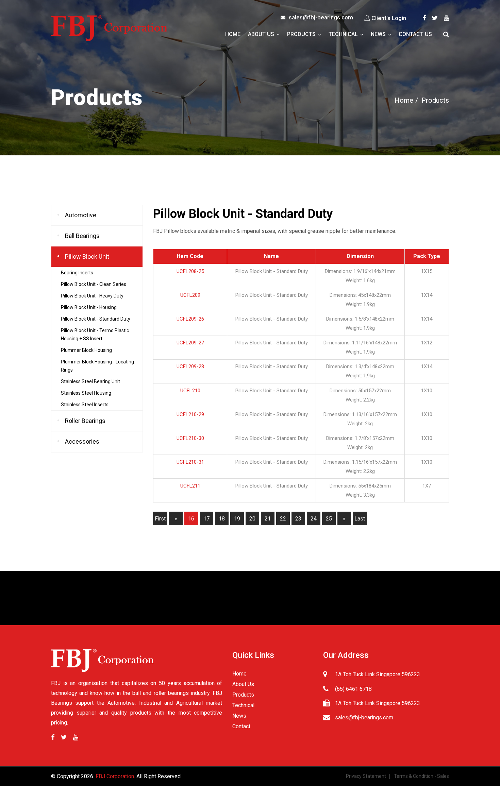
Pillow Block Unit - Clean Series (93, 284)
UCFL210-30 (190, 438)
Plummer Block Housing (86, 350)
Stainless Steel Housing (86, 393)
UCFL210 (190, 391)
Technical (343, 34)
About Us (261, 34)
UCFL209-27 (190, 343)
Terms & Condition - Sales (421, 776)
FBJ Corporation (115, 776)
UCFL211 (190, 486)
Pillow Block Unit (87, 256)
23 (298, 518)
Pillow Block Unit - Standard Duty (95, 319)
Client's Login (388, 18)
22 (283, 518)
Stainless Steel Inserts (85, 404)
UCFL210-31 (190, 462)
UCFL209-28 (190, 366)
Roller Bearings (85, 420)
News (378, 34)
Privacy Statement (366, 776)
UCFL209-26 (190, 319)
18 (222, 518)
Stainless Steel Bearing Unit (90, 381)
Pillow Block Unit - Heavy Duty (92, 295)
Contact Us (415, 34)
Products (301, 34)
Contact (241, 726)
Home (232, 34)
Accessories (82, 441)
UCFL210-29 (190, 414)
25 (329, 518)
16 (191, 518)
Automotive (80, 215)
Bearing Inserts (77, 272)
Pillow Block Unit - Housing (89, 307)
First (160, 518)
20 (252, 518)
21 (268, 518)
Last (359, 518)
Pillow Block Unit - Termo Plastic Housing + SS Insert (95, 334)
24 (314, 518)
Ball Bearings (82, 235)
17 (206, 518)
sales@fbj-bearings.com (321, 17)
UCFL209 (190, 295)
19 (237, 518)
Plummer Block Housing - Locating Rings (97, 366)
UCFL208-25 (190, 271)
